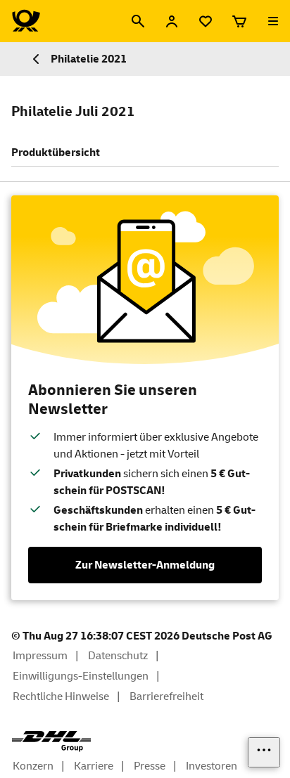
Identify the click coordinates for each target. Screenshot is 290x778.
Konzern (33, 766)
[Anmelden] (172, 21)
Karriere (93, 766)
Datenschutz (118, 656)
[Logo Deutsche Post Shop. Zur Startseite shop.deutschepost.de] (26, 21)
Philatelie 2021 (89, 59)
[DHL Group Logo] (51, 741)
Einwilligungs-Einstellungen (81, 676)
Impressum (40, 656)
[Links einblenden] (264, 752)
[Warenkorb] (239, 21)
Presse (149, 766)
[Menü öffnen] (273, 21)
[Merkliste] (205, 21)
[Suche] (138, 21)
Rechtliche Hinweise (61, 696)
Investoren (211, 766)
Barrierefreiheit (166, 696)
